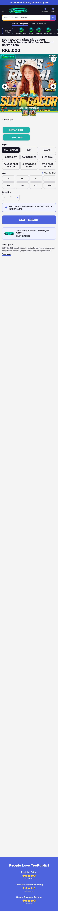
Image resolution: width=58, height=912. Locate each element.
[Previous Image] (5, 86)
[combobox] (26, 17)
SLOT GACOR (29, 220)
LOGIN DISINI (16, 137)
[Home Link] (18, 10)
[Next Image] (53, 86)
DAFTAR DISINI (16, 130)
